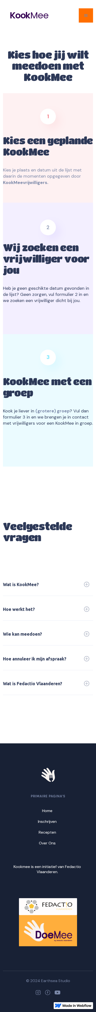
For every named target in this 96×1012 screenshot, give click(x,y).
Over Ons (47, 843)
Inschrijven (47, 821)
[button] (86, 15)
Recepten (47, 832)
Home (47, 810)
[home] (6, 15)
